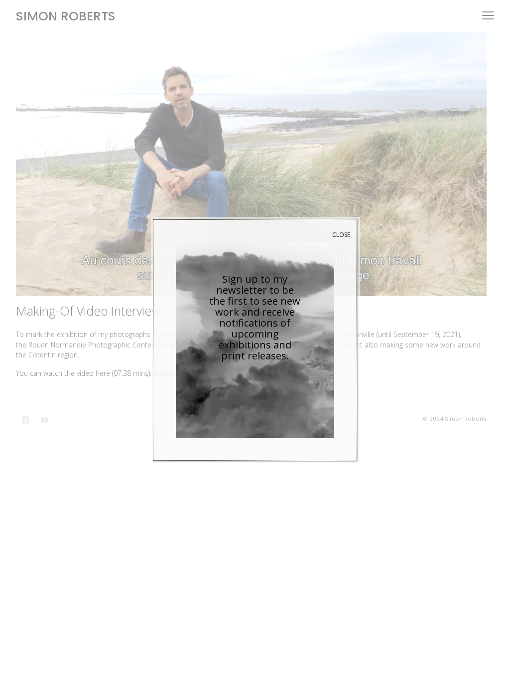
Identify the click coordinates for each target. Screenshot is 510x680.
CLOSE (341, 234)
